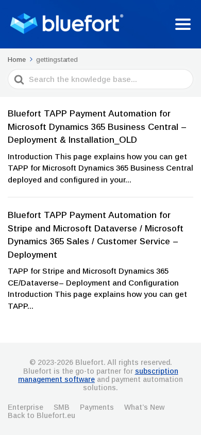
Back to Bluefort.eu (41, 415)
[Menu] (183, 24)
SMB (62, 407)
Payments (97, 407)
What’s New (144, 407)
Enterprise (25, 407)
